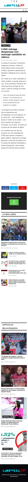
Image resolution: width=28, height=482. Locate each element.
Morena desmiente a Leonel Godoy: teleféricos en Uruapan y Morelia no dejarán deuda (13, 390)
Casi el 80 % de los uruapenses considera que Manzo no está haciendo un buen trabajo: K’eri (17, 262)
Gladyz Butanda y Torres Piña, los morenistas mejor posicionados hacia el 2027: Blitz (17, 272)
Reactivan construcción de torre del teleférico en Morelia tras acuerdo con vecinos (13, 244)
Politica (6, 352)
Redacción (15, 60)
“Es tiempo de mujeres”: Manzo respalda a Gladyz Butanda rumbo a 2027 (13, 358)
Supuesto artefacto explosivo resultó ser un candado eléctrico (17, 253)
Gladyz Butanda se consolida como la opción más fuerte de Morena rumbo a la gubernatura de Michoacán (17, 281)
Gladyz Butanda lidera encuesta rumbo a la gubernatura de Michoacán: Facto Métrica (11, 422)
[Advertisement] (14, 167)
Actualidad (8, 238)
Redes (4, 45)
